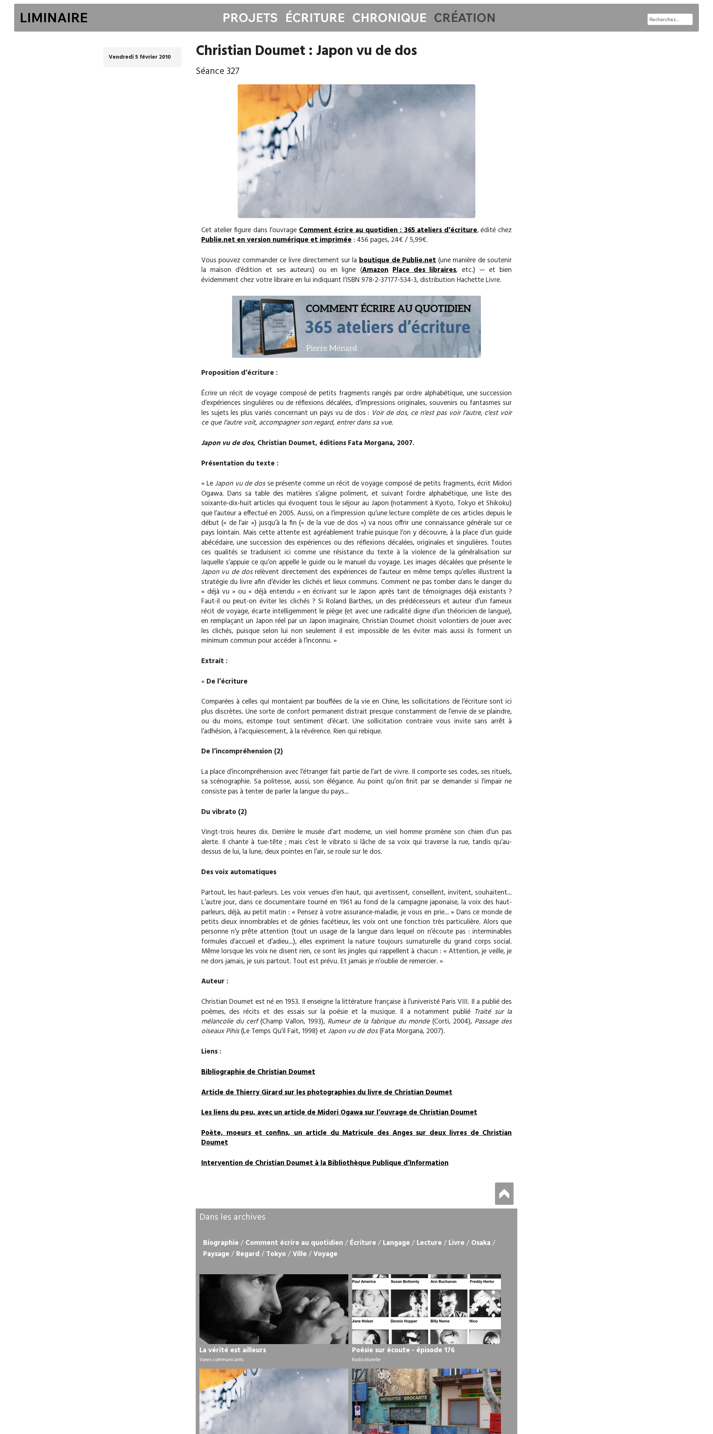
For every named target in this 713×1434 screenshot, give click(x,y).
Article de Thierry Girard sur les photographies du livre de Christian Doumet (326, 1092)
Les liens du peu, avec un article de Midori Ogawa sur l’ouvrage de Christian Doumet (339, 1112)
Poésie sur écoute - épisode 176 (403, 1350)
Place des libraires (424, 270)
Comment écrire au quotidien (294, 1243)
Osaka (481, 1243)
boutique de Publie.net (397, 260)
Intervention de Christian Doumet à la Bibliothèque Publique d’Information (325, 1163)
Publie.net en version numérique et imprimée (276, 240)
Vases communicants (221, 1360)
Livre (457, 1243)
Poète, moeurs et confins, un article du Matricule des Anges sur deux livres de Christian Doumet (356, 1138)
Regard (248, 1254)
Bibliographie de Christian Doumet (258, 1072)
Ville (300, 1254)
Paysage (216, 1254)
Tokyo (276, 1254)
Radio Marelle (366, 1360)
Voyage (325, 1254)
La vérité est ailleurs (232, 1350)
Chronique (389, 17)
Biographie (221, 1243)
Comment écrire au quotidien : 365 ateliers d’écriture (388, 230)
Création (465, 17)
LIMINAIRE (54, 17)
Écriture (315, 17)
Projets (250, 17)
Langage (396, 1243)
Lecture (429, 1243)
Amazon (375, 270)
